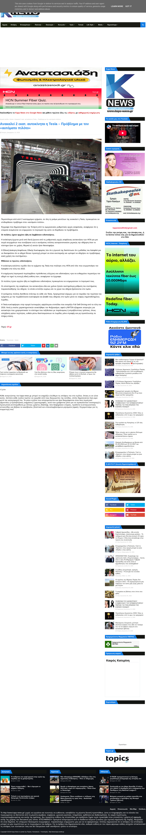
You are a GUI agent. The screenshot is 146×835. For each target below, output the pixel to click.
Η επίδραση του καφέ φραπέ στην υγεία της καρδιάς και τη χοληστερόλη (28, 778)
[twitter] (135, 505)
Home (11, 119)
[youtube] (135, 515)
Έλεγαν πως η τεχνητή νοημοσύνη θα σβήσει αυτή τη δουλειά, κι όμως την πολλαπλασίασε (82, 374)
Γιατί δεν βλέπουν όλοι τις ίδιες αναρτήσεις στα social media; (50, 373)
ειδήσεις (71, 113)
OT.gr (9, 327)
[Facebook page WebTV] (135, 520)
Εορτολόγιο (122, 744)
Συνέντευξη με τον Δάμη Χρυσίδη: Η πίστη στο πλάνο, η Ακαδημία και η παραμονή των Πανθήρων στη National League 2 (127, 788)
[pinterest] (135, 510)
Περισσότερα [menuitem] (112, 25)
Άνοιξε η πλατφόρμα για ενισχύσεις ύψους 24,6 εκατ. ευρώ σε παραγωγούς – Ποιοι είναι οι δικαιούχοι (78, 788)
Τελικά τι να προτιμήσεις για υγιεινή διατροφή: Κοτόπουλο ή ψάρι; (25, 797)
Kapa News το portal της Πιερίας (22, 832)
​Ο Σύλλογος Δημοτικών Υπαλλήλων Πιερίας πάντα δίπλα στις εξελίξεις (128, 382)
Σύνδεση (142, 809)
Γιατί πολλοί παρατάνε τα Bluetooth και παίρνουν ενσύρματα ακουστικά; (14, 373)
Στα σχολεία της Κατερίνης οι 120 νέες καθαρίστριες (129, 423)
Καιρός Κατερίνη (118, 660)
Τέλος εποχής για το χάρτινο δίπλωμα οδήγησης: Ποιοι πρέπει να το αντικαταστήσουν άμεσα (128, 434)
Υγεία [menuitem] (71, 25)
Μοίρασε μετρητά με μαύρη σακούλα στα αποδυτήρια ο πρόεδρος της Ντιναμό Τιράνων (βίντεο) (126, 798)
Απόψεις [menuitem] (14, 25)
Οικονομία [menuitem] (49, 25)
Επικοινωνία (123, 809)
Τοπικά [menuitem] (80, 25)
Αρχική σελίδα (4, 119)
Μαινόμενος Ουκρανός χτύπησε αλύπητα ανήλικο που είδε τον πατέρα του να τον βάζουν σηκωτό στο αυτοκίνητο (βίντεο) (129, 625)
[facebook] (114, 505)
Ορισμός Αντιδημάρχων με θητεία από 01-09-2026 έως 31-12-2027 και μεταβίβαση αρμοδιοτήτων (129, 444)
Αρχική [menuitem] (4, 25)
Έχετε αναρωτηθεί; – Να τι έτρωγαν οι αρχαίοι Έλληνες (25, 787)
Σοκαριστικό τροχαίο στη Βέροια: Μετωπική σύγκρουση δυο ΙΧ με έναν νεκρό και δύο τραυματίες (128, 393)
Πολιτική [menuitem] (38, 25)
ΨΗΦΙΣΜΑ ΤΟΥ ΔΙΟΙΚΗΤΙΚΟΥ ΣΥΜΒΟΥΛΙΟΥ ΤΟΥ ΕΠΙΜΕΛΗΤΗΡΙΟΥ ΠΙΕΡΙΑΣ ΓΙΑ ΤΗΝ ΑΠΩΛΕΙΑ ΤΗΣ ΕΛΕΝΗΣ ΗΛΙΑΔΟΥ (129, 404)
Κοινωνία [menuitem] (61, 25)
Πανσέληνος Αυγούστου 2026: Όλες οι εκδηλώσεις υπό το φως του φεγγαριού (129, 414)
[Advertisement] (73, 44)
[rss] (114, 510)
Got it (128, 6)
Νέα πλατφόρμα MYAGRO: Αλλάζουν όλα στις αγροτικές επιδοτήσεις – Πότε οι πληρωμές (78, 778)
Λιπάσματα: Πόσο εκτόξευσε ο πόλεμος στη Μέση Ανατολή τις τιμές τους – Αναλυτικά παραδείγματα (77, 798)
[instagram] (114, 515)
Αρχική (112, 809)
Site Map (133, 809)
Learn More (117, 6)
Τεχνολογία (10, 340)
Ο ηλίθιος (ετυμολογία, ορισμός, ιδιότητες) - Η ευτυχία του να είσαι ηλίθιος (127, 572)
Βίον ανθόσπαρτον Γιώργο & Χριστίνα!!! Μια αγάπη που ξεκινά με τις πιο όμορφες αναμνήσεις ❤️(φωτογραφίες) (129, 361)
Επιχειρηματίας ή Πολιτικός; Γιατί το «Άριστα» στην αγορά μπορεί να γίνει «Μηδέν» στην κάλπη (128, 454)
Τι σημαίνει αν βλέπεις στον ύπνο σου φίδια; (128, 592)
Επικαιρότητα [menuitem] (25, 25)
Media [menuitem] (100, 25)
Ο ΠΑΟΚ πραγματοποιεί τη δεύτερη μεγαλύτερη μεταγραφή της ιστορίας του (125, 778)
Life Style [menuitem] (90, 25)
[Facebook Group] (114, 520)
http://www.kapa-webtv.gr (56, 832)
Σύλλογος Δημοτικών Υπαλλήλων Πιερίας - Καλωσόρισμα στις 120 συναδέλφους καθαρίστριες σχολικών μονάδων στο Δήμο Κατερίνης (130, 372)
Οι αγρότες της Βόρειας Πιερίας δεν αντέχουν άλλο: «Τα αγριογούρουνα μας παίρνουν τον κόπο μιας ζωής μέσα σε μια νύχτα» (129, 582)
